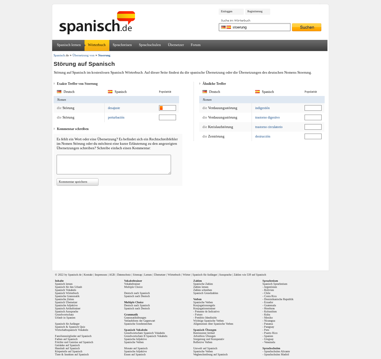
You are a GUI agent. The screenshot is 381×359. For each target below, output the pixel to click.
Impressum (101, 274)
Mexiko (268, 317)
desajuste (114, 108)
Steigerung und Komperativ (208, 339)
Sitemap (137, 274)
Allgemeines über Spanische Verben (213, 323)
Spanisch (73, 274)
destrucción (262, 136)
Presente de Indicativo (207, 311)
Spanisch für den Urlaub (68, 286)
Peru (266, 329)
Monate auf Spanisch (136, 348)
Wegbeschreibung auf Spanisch (210, 354)
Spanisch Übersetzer (66, 302)
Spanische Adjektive (66, 305)
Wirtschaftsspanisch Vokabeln (71, 329)
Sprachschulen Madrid (276, 354)
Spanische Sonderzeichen (138, 323)
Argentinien (270, 286)
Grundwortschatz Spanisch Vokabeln (144, 332)
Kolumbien (270, 311)
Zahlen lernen (200, 286)
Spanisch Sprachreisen (274, 283)
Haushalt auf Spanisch (67, 348)
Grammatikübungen (135, 317)
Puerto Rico (271, 332)
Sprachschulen (150, 45)
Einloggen (226, 11)
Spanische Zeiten (64, 299)
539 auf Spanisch (256, 274)
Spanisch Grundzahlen (205, 293)
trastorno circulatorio (269, 127)
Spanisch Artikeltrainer (67, 308)
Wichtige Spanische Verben (208, 320)
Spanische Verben (134, 342)
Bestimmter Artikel (204, 332)
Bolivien (269, 289)
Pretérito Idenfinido (206, 317)
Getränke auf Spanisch (67, 345)
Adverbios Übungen (204, 336)
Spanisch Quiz (77, 326)
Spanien (268, 336)
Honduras (269, 308)
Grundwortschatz (64, 314)
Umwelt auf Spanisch (205, 348)
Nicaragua (269, 320)
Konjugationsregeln (204, 305)
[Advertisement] (192, 226)
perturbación (116, 117)
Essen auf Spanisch (135, 354)
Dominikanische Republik (278, 299)
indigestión (262, 108)
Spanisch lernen (69, 45)
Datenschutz (124, 274)
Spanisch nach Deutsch (137, 296)
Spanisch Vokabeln (65, 289)
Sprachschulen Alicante (277, 351)
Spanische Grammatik (67, 296)
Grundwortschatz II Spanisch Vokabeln (145, 336)
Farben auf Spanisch (66, 339)
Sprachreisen (122, 45)
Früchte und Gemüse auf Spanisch (74, 342)
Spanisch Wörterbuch (67, 293)
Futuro (198, 314)
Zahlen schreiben (202, 289)
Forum (196, 45)
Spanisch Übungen (204, 329)
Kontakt (88, 274)
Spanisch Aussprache (66, 311)
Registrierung (254, 11)
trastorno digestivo (267, 117)
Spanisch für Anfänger (204, 274)
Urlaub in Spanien (65, 317)
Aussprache (225, 274)
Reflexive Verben (202, 342)
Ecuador (268, 302)
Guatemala (270, 305)
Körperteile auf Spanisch (68, 351)
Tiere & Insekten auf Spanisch (72, 354)
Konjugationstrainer (204, 308)
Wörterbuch (97, 45)
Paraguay (269, 326)
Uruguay (269, 339)
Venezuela (269, 342)
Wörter (186, 274)
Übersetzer (176, 45)
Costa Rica (270, 296)
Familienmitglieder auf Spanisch (73, 336)
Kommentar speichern (73, 181)
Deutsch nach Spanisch (137, 293)
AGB (112, 274)
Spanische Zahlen (203, 283)
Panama (268, 323)
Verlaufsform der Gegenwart (139, 320)
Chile (267, 293)
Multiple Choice (133, 286)
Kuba (267, 314)
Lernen (148, 274)
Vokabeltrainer (132, 283)
